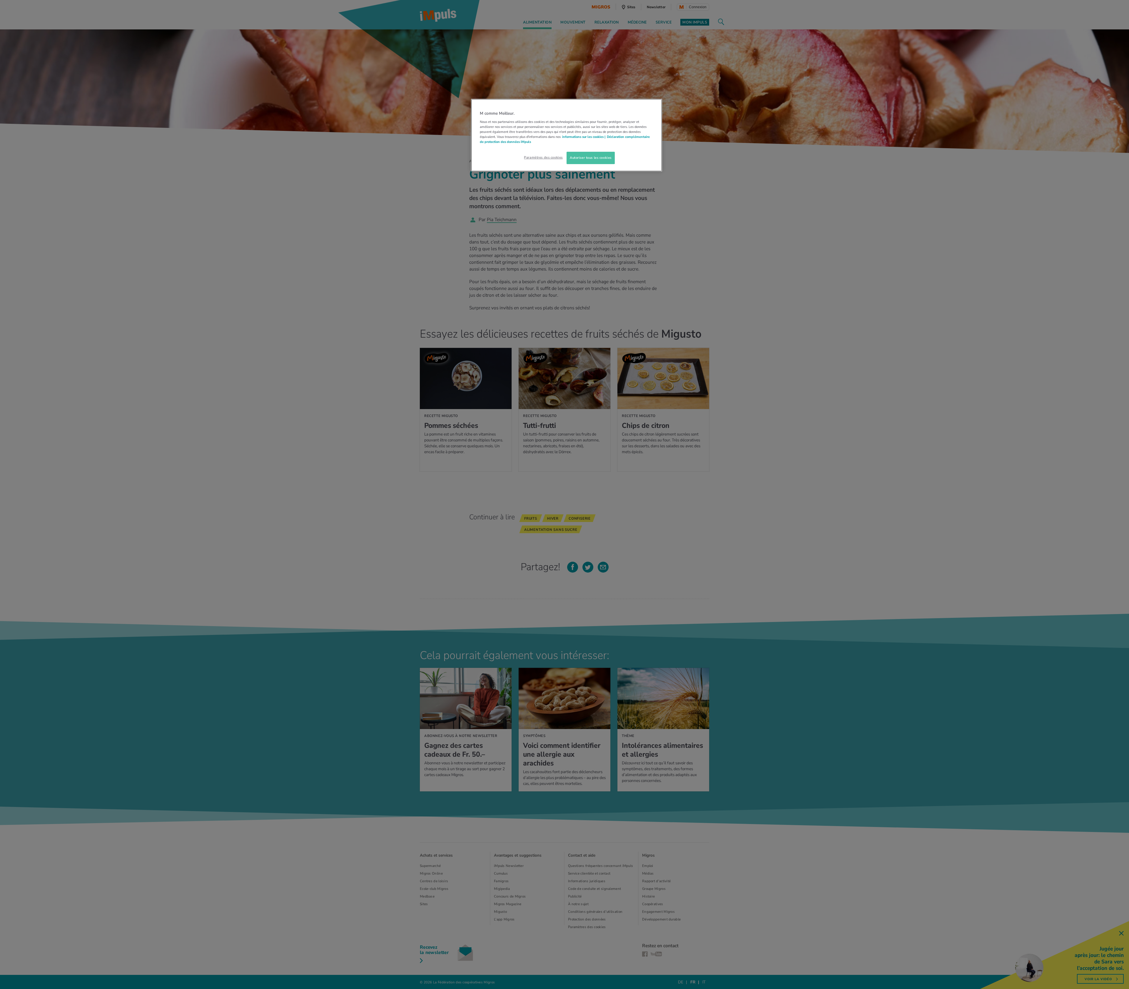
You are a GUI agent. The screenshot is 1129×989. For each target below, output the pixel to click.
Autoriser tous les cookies (591, 157)
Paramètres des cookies (543, 157)
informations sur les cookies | (583, 136)
